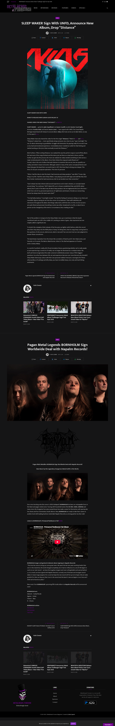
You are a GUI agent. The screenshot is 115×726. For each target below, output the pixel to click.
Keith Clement (54, 33)
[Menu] (8, 1)
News (36, 8)
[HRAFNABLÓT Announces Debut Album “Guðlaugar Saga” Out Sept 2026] (57, 307)
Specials (82, 8)
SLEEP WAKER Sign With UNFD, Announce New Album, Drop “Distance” (75, 627)
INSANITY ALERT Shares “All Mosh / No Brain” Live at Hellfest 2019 (41, 627)
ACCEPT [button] (73, 724)
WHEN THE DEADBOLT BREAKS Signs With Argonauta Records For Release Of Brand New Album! (75, 277)
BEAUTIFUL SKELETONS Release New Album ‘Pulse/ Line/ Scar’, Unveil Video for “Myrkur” (81, 317)
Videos (73, 8)
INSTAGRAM (30, 610)
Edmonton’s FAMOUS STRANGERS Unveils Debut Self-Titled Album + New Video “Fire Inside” (33, 318)
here (37, 134)
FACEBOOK (30, 608)
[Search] (107, 8)
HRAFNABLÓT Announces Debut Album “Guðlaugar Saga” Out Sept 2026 (35, 1)
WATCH (59, 122)
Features (65, 8)
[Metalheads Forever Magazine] (19, 8)
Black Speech (72, 714)
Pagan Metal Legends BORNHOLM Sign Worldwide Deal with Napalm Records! (40, 277)
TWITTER (30, 612)
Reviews (54, 8)
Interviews (45, 8)
